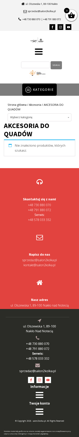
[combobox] (39, 117)
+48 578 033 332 (39, 217)
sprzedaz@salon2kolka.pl (42, 11)
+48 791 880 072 (39, 210)
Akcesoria (35, 105)
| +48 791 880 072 (51, 19)
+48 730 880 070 (31, 19)
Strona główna (17, 105)
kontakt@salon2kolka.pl (39, 265)
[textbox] (39, 117)
